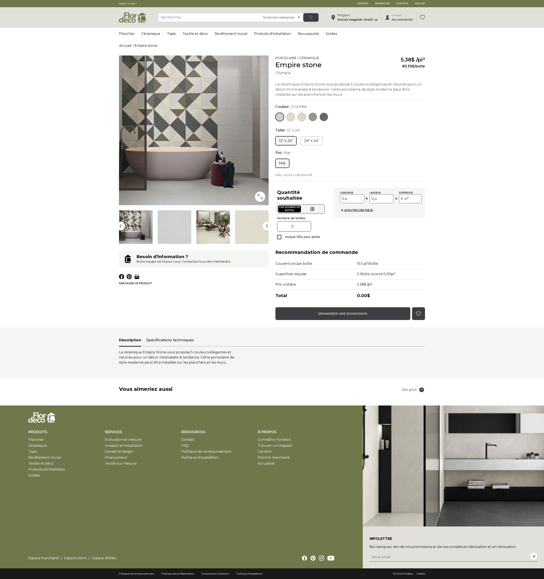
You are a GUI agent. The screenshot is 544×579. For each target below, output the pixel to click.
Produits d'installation (272, 34)
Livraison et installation (124, 446)
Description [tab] (130, 340)
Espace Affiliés (104, 558)
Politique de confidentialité (178, 573)
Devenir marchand (274, 457)
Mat (282, 163)
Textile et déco (195, 34)
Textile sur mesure (121, 463)
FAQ (184, 446)
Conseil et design (119, 452)
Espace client (75, 558)
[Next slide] (267, 226)
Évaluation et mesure (123, 440)
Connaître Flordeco (274, 440)
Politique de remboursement (206, 452)
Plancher (127, 34)
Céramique (151, 34)
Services (362, 3)
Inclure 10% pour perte (302, 237)
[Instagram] (321, 558)
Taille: (287, 130)
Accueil (125, 46)
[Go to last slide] (120, 226)
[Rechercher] (311, 17)
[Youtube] (330, 558)
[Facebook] (304, 558)
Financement (116, 457)
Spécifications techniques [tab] (170, 340)
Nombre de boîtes (291, 218)
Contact (188, 440)
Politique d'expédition (200, 457)
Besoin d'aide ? (128, 3)
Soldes (331, 34)
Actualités (266, 463)
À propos (402, 3)
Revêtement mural (231, 34)
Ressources (193, 432)
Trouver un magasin (275, 446)
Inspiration (382, 3)
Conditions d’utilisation (215, 573)
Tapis (171, 34)
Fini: (283, 153)
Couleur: (291, 107)
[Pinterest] (313, 558)
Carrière (264, 452)
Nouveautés (308, 34)
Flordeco (408, 573)
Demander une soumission (342, 314)
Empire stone (146, 46)
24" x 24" (311, 141)
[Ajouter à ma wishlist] (327, 58)
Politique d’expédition (250, 573)
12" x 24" (286, 141)
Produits (37, 432)
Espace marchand (43, 558)
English (420, 3)
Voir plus (409, 390)
